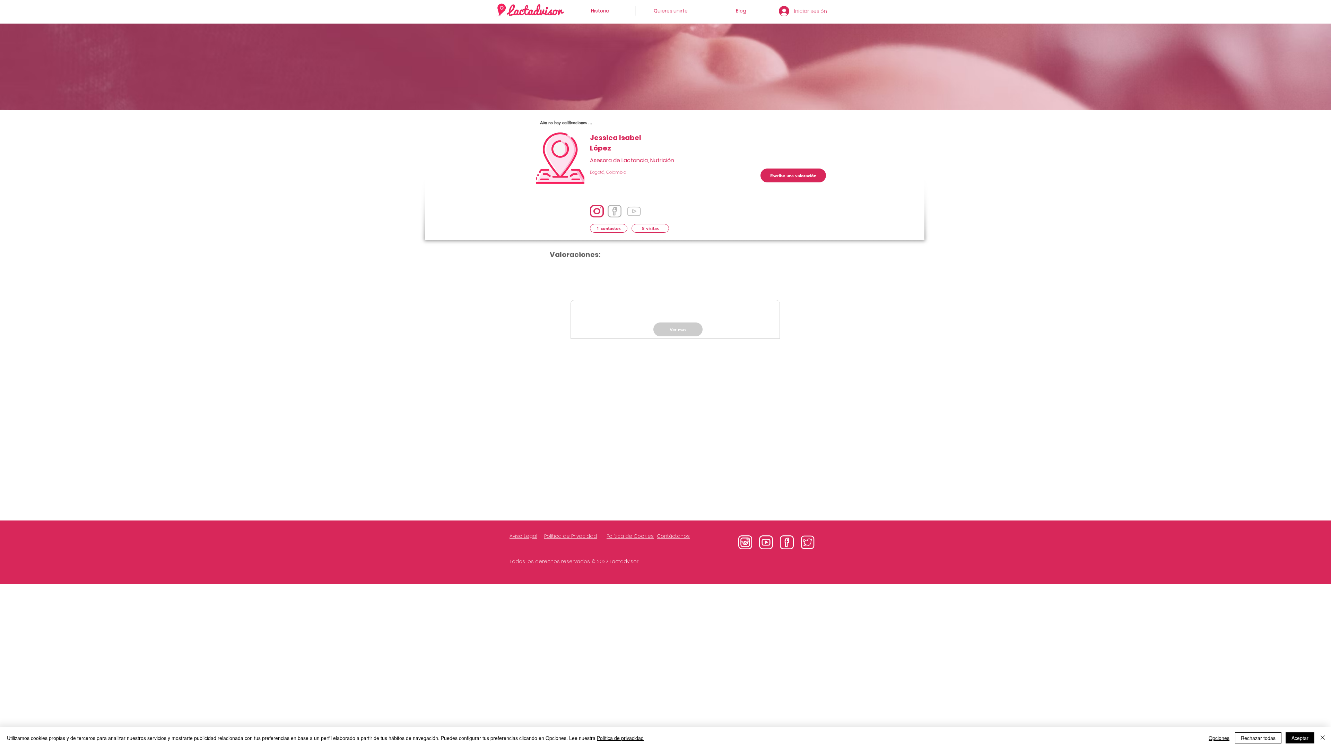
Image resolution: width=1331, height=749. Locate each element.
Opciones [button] (1219, 737)
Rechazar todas (1258, 737)
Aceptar (1299, 737)
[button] (608, 228)
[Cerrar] (1323, 737)
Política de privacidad (620, 737)
